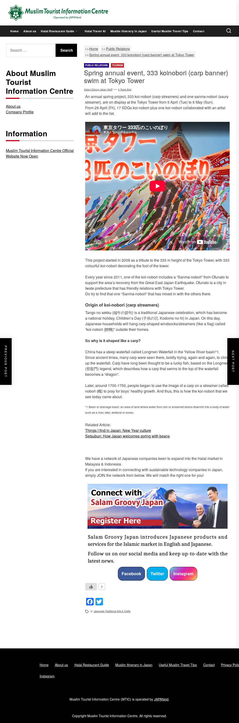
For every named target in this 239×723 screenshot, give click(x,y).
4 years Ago (124, 89)
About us (29, 31)
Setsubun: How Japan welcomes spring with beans (127, 436)
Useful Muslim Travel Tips (169, 31)
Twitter (157, 574)
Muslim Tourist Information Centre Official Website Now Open (40, 153)
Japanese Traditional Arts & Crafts (112, 611)
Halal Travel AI (95, 31)
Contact (198, 31)
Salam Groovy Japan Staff (98, 89)
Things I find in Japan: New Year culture (118, 430)
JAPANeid (161, 699)
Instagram (183, 574)
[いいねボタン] (91, 586)
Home (14, 31)
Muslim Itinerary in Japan (128, 31)
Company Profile (20, 112)
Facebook (131, 574)
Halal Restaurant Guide (57, 31)
